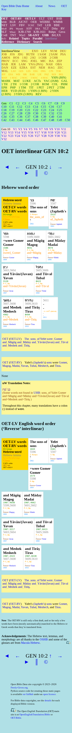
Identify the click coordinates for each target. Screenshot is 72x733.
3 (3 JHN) (23, 94)
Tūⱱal (64, 342)
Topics (26, 38)
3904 (5, 260)
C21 (27, 110)
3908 (38, 293)
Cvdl (4, 35)
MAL (4, 70)
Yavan (24, 365)
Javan (11, 291)
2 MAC (24, 77)
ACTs (37, 80)
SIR (25, 74)
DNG (43, 71)
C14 (35, 106)
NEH (42, 67)
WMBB (58, 21)
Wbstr (13, 32)
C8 (56, 103)
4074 (50, 248)
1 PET (40, 87)
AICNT (23, 21)
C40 (51, 116)
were (50, 338)
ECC (15, 61)
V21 (63, 132)
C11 (11, 106)
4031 (29, 248)
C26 (3, 113)
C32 (51, 113)
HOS (16, 57)
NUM (53, 51)
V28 (44, 135)
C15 (43, 106)
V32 (4, 139)
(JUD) (18, 90)
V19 (50, 132)
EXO (35, 51)
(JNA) (35, 64)
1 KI (24, 57)
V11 (63, 129)
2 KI (32, 57)
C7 (50, 103)
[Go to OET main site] (14, 711)
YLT (46, 28)
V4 (25, 129)
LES (28, 71)
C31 (43, 113)
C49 (59, 120)
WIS (18, 74)
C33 (59, 113)
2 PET (50, 87)
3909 (5, 326)
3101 (53, 449)
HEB (4, 90)
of (38, 338)
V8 (46, 129)
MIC (43, 61)
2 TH (14, 84)
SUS (54, 74)
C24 (51, 110)
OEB (34, 21)
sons (32, 338)
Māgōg (12, 342)
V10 (57, 129)
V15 (24, 132)
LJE (40, 74)
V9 (51, 129)
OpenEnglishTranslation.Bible (34, 714)
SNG (24, 61)
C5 (37, 103)
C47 (43, 120)
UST (50, 18)
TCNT (31, 25)
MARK (6, 80)
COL (55, 84)
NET (4, 25)
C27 (11, 113)
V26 (30, 135)
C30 (35, 113)
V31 (63, 135)
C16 (51, 106)
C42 (3, 120)
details (48, 700)
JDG (20, 54)
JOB (4, 54)
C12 (19, 106)
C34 (3, 116)
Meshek (12, 345)
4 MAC (44, 77)
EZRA (24, 67)
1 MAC (13, 77)
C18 (3, 110)
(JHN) (58, 77)
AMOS (5, 57)
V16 (30, 132)
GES (21, 71)
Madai (56, 258)
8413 (44, 529)
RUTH (30, 54)
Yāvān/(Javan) (45, 342)
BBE (57, 25)
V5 (30, 129)
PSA (63, 54)
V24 (17, 135)
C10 (3, 106)
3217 (12, 529)
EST (33, 67)
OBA (59, 64)
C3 (24, 103)
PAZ (46, 74)
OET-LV (30, 18)
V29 (50, 135)
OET (4, 18)
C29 (27, 113)
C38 (35, 116)
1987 (5, 502)
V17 (37, 132)
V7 (41, 129)
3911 (45, 317)
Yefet (43, 338)
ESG (35, 71)
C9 (63, 103)
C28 (19, 113)
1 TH (4, 84)
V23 (10, 135)
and (4, 342)
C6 (43, 103)
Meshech (12, 324)
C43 (11, 120)
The (26, 338)
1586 (5, 248)
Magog (35, 258)
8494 (27, 314)
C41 (59, 116)
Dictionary (23, 41)
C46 (35, 120)
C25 (59, 110)
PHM (64, 84)
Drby (55, 28)
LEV (44, 51)
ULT (42, 18)
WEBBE (45, 21)
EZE (14, 67)
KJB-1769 (24, 31)
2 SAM (53, 54)
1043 (32, 449)
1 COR (24, 84)
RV (63, 28)
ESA (10, 74)
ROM (45, 84)
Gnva (62, 31)
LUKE (27, 80)
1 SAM (41, 54)
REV (39, 94)
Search (37, 41)
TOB (58, 71)
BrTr (3, 38)
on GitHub (28, 694)
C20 (19, 110)
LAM (22, 64)
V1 (15, 129)
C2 (17, 103)
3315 (53, 214)
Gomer (11, 258)
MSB (4, 22)
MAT (16, 80)
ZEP (59, 61)
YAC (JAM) (51, 80)
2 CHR (54, 57)
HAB (4, 64)
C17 (59, 106)
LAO (13, 71)
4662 (33, 502)
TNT (13, 35)
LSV (13, 25)
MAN (4, 77)
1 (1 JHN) (37, 90)
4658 (12, 502)
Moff (3, 28)
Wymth (19, 28)
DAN (4, 67)
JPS (11, 28)
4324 (12, 556)
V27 (37, 135)
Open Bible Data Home (15, 6)
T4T (39, 25)
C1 (11, 103)
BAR (32, 74)
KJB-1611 (40, 31)
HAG (51, 67)
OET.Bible (16, 717)
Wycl (22, 35)
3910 (27, 326)
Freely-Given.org (19, 687)
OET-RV (16, 18)
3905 (29, 260)
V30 (57, 135)
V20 (57, 132)
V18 (44, 132)
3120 (5, 281)
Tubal (44, 291)
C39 (43, 116)
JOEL (33, 61)
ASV (29, 28)
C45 (27, 120)
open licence (49, 694)
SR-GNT (33, 35)
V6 (35, 129)
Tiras (33, 324)
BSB (59, 18)
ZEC (60, 67)
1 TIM (22, 87)
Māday (27, 342)
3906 (50, 260)
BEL (61, 74)
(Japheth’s (39, 362)
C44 (19, 120)
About (38, 6)
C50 (67, 120)
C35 (11, 116)
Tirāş (27, 345)
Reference (7, 41)
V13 (10, 132)
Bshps (52, 31)
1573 (32, 476)
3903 (52, 226)
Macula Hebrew (30, 642)
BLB (13, 21)
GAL (64, 80)
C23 (43, 110)
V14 (17, 132)
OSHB (44, 639)
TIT (31, 87)
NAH (49, 64)
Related (14, 38)
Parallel (37, 38)
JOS (12, 54)
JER (13, 64)
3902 (32, 224)
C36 (19, 116)
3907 (5, 293)
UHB (45, 35)
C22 (35, 110)
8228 (34, 556)
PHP (13, 87)
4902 (5, 314)
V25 (24, 135)
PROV (5, 61)
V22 (4, 135)
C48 (51, 120)
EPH (4, 87)
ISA (51, 61)
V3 (20, 129)
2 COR (35, 84)
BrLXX (56, 35)
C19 (11, 110)
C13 (27, 106)
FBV (22, 25)
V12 (4, 132)
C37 (27, 116)
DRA (37, 28)
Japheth (59, 224)
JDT (3, 74)
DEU (63, 51)
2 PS (51, 71)
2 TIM (61, 87)
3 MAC (34, 77)
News (51, 6)
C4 (30, 103)
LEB (48, 25)
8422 (38, 281)
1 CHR (42, 57)
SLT (4, 31)
